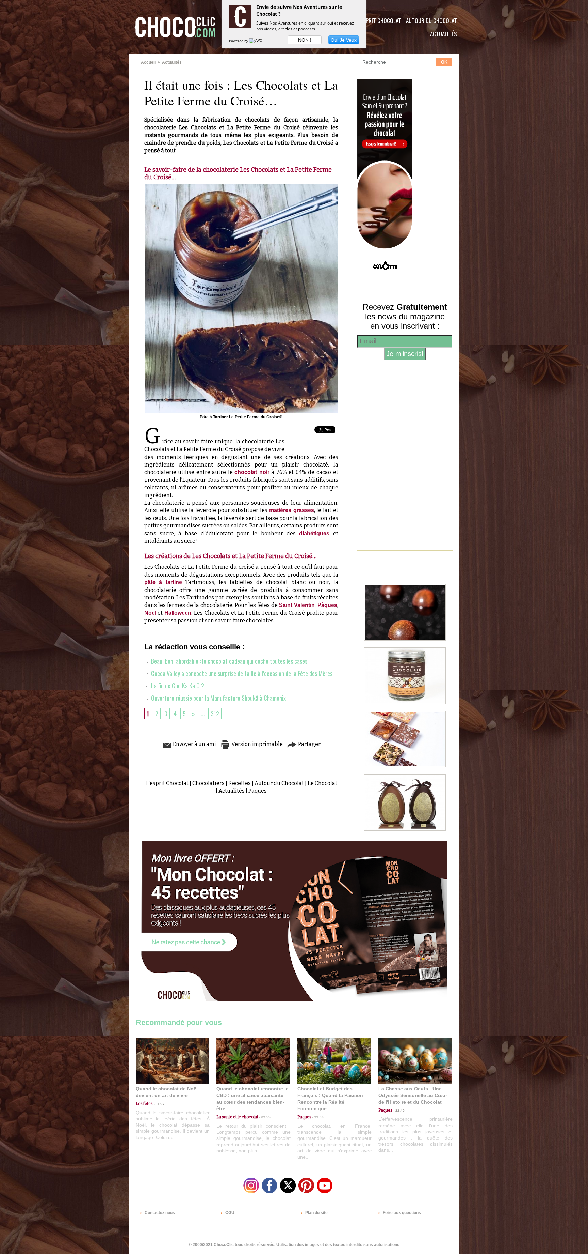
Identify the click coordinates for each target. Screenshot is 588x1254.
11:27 (159, 1104)
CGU (229, 1212)
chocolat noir (252, 472)
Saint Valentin (297, 605)
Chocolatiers (208, 783)
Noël (150, 613)
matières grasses (291, 510)
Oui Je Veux (344, 40)
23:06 (317, 1117)
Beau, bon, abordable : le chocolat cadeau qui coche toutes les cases (228, 661)
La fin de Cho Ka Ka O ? (177, 685)
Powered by (239, 40)
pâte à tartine (163, 582)
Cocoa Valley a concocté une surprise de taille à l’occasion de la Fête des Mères (241, 673)
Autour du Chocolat (431, 20)
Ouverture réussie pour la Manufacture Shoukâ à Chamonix (218, 697)
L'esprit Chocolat (379, 20)
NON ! (304, 40)
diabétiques (314, 533)
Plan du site (316, 1212)
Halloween (177, 613)
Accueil (148, 62)
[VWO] (256, 40)
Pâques (327, 605)
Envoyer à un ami (194, 744)
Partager (309, 744)
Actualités (443, 34)
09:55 (264, 1117)
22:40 (398, 1110)
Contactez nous (159, 1212)
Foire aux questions (401, 1212)
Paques (257, 790)
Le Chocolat (322, 783)
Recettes (239, 783)
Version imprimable (256, 744)
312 (215, 713)
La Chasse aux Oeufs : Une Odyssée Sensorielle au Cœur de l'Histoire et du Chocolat (412, 1095)
